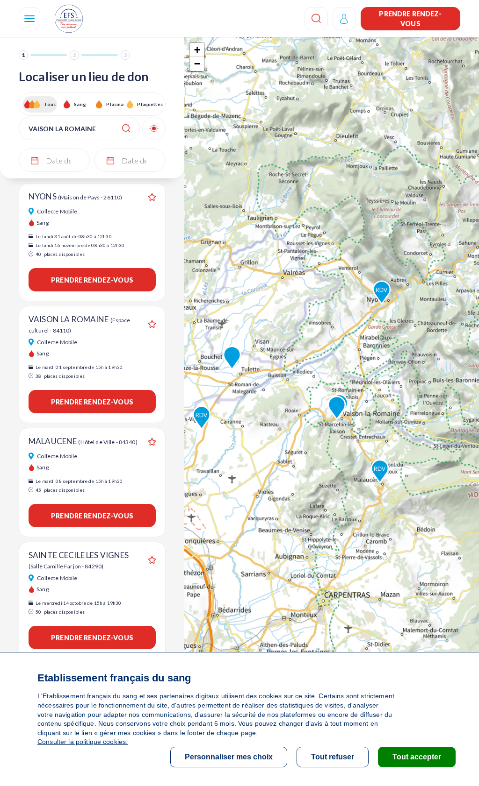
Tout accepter (416, 757)
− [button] (197, 64)
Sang (80, 104)
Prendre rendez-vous (410, 19)
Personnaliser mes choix (229, 757)
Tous (50, 104)
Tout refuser (332, 757)
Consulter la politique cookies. (82, 741)
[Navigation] (29, 18)
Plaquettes (149, 104)
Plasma (114, 104)
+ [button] (197, 50)
